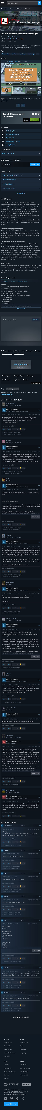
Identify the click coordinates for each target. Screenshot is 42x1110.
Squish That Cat (11, 618)
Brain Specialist (11, 403)
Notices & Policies (9, 1071)
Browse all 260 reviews (21, 1017)
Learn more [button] (35, 164)
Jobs (21, 1046)
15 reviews (9, 584)
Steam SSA (7, 1046)
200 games (9, 792)
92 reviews (18, 405)
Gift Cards (7, 1056)
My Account (24, 1075)
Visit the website (7, 184)
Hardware (23, 1049)
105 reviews (17, 737)
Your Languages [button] (11, 389)
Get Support (24, 1071)
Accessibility (8, 1068)
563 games (9, 620)
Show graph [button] (35, 383)
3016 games (9, 537)
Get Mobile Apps (11, 1104)
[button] (4, 8)
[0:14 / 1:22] (21, 74)
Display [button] (25, 380)
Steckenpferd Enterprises (15, 39)
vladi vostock (10, 582)
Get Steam (23, 1065)
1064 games (9, 405)
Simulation (5, 54)
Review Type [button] (5, 376)
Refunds (6, 1078)
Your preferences (19, 354)
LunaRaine (9, 735)
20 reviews (18, 442)
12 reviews (9, 710)
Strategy (22, 54)
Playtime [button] (16, 380)
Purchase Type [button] (18, 376)
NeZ (7, 479)
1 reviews (8, 675)
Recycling (23, 1053)
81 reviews (9, 481)
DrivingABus (10, 790)
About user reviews (7, 354)
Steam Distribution (10, 1053)
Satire (14, 54)
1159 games (9, 442)
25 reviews (17, 792)
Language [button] (30, 376)
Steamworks (8, 1049)
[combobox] (22, 3)
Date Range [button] (5, 380)
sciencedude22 (11, 708)
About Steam (8, 1042)
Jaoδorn (8, 440)
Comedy (31, 54)
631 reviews (18, 537)
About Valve (24, 1042)
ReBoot (8, 535)
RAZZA (8, 673)
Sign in (3, 99)
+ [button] (37, 54)
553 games (9, 737)
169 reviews (17, 620)
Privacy (6, 1065)
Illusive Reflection (13, 37)
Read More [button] (35, 517)
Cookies (6, 1075)
